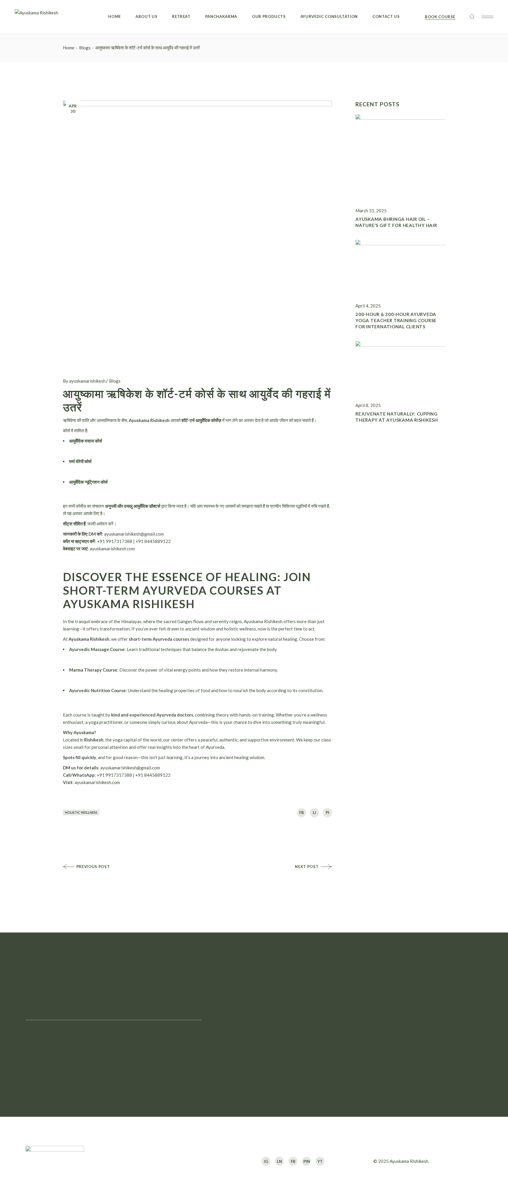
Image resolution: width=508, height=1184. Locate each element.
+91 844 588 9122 (441, 1039)
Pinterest (364, 1031)
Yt (319, 1161)
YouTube (363, 1020)
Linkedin (363, 1041)
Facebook (364, 1010)
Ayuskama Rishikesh (409, 1161)
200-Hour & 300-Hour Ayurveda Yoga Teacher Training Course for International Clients (396, 320)
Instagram (365, 1000)
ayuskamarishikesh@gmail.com (453, 1056)
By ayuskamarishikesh (84, 381)
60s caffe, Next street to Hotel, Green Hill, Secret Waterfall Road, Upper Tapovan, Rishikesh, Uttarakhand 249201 (447, 1015)
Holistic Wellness (81, 812)
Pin (306, 1161)
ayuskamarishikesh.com (112, 548)
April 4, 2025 (368, 305)
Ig (266, 1161)
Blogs (85, 47)
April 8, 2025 (368, 405)
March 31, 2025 (371, 210)
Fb (293, 1161)
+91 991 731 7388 (441, 1046)
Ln (279, 1161)
